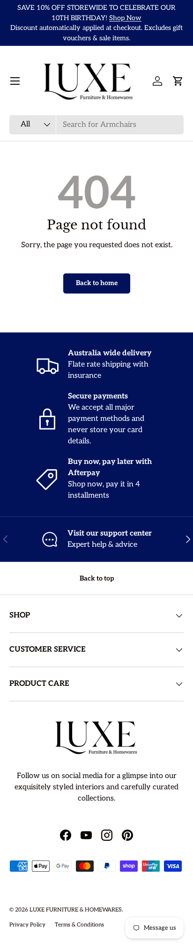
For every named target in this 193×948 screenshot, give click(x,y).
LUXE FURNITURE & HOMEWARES (76, 909)
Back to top (97, 578)
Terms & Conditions (79, 924)
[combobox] (96, 124)
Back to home (97, 283)
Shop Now (125, 18)
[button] (178, 81)
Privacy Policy (27, 924)
